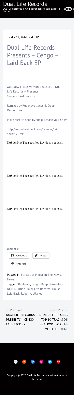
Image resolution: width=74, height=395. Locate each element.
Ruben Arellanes (33, 105)
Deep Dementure (52, 284)
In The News (52, 275)
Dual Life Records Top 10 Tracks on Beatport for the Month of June (53, 319)
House (56, 289)
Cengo (11, 96)
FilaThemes (37, 379)
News (10, 279)
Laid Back (13, 293)
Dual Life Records (39, 289)
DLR (10, 289)
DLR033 (19, 289)
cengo (35, 284)
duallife (35, 37)
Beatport (45, 87)
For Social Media (32, 275)
